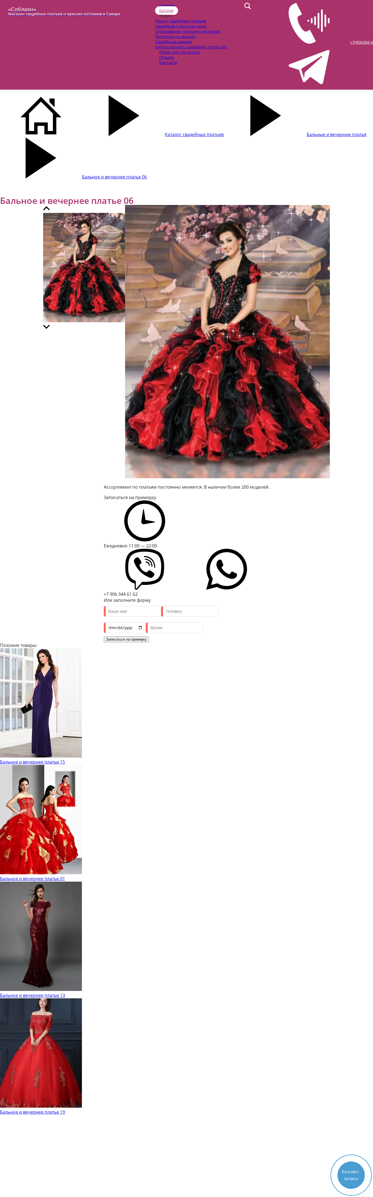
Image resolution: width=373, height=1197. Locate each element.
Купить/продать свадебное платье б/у (191, 46)
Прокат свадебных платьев (180, 21)
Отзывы (166, 57)
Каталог (166, 10)
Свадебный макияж (173, 41)
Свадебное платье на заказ (180, 26)
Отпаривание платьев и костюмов (187, 31)
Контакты (168, 62)
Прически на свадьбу (175, 36)
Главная (166, 5)
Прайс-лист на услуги (179, 52)
